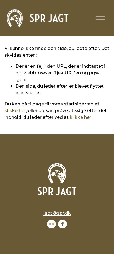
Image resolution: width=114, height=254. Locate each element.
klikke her (15, 110)
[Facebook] (62, 224)
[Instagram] (51, 224)
